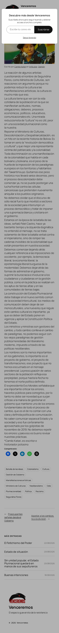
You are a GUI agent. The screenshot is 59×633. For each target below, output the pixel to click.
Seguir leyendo (29, 37)
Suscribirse (43, 29)
